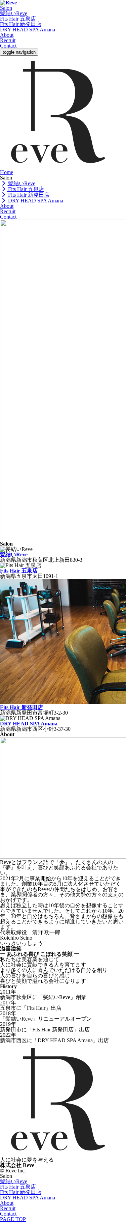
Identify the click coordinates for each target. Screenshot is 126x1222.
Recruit (7, 40)
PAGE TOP (13, 1219)
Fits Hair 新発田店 (20, 24)
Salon (6, 8)
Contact (8, 46)
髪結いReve (13, 13)
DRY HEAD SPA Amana (27, 29)
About (6, 35)
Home (6, 172)
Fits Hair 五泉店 (18, 19)
